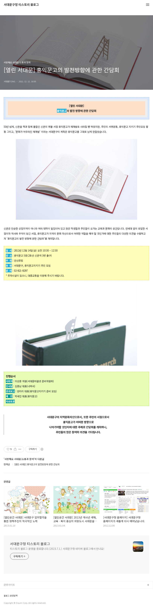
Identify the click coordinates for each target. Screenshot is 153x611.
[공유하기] (15, 449)
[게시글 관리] (20, 449)
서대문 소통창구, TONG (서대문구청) (23, 591)
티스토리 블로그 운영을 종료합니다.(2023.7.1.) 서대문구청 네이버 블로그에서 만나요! (57, 548)
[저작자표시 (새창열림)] (41, 449)
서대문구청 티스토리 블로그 (21, 5)
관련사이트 (9, 584)
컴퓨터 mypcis (11, 603)
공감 (6, 597)
